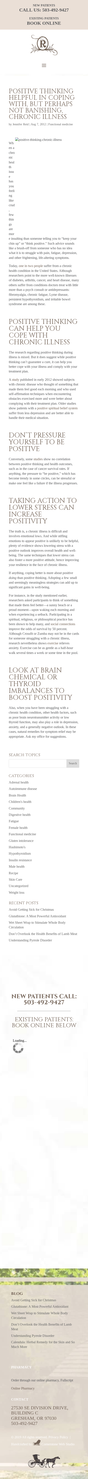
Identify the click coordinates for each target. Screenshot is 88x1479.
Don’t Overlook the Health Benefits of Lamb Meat (43, 934)
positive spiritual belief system (57, 408)
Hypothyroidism (20, 853)
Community (17, 808)
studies (38, 459)
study (15, 379)
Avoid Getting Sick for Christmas (31, 909)
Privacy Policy (58, 1437)
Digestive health (20, 815)
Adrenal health (19, 782)
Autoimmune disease (23, 789)
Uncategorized (18, 886)
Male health (17, 866)
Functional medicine (60, 124)
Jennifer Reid (21, 124)
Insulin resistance (20, 860)
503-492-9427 (55, 10)
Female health (18, 828)
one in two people (31, 266)
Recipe (13, 873)
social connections (63, 624)
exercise (52, 643)
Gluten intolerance (21, 841)
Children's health (20, 802)
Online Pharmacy (23, 1388)
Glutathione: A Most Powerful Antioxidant (37, 916)
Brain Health (17, 795)
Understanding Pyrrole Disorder (30, 940)
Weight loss (16, 892)
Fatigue (14, 821)
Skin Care (15, 879)
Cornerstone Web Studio (58, 1444)
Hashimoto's (17, 847)
